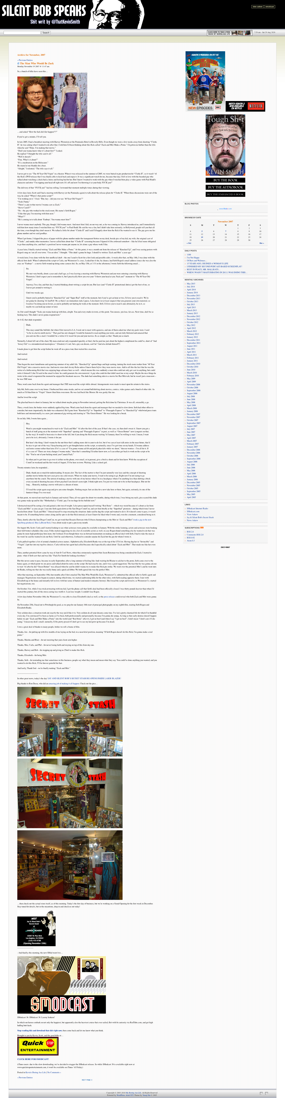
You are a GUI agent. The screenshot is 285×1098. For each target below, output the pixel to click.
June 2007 (191, 431)
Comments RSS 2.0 (195, 534)
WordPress (121, 1095)
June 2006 (191, 467)
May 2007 (191, 434)
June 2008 (191, 399)
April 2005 (191, 497)
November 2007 (193, 417)
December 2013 (193, 295)
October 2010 (192, 366)
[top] (261, 1094)
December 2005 (193, 482)
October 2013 (192, 301)
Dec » (262, 243)
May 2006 (191, 470)
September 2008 (193, 390)
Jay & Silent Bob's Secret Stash (200, 517)
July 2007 (191, 428)
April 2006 (191, 473)
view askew (258, 7)
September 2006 (193, 458)
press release (109, 596)
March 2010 (192, 372)
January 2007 (192, 446)
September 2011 (193, 342)
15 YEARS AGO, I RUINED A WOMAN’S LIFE (207, 263)
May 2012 (191, 325)
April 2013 (191, 307)
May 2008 (191, 402)
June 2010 (191, 369)
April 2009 (191, 381)
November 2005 (193, 485)
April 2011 (191, 351)
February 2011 (193, 357)
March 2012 (192, 331)
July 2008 (191, 396)
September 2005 (193, 491)
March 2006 (192, 476)
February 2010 (193, 375)
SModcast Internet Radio (197, 508)
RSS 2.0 (190, 531)
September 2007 (193, 422)
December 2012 (193, 316)
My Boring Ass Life (133, 1092)
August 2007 (192, 425)
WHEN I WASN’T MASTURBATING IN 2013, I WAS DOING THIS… (217, 272)
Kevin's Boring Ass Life (36, 1072)
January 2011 (192, 360)
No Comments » (54, 1072)
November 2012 (193, 319)
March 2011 (192, 354)
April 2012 (191, 328)
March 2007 (192, 440)
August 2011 (192, 345)
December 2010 (193, 363)
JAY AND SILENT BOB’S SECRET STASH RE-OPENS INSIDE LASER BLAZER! (84, 678)
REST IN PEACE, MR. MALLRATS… (204, 269)
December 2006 (193, 449)
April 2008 (191, 405)
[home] (266, 1094)
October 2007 (192, 420)
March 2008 (192, 408)
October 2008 (192, 387)
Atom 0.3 (191, 540)
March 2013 (192, 310)
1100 (189, 254)
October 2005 (192, 488)
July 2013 (191, 304)
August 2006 (192, 461)
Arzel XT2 (130, 1095)
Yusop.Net (146, 1095)
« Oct (189, 243)
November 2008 (193, 384)
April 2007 (191, 437)
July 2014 (191, 286)
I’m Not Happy (193, 257)
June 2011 (191, 348)
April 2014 (191, 289)
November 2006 (193, 452)
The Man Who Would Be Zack (37, 63)
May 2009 (191, 378)
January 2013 (192, 313)
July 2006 (191, 464)
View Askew (192, 514)
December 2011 (193, 339)
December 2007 (193, 414)
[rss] (202, 528)
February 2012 (193, 333)
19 (202, 237)
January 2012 (192, 336)
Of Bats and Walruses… (197, 260)
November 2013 (193, 298)
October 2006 (192, 455)
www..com (225, 209)
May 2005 (191, 494)
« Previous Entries (25, 60)
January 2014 (192, 292)
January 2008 (192, 411)
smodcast (269, 7)
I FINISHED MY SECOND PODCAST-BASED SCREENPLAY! (214, 266)
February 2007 (193, 443)
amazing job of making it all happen (64, 683)
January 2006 (192, 479)
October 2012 (192, 322)
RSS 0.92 (191, 537)
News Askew (192, 520)
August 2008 (192, 393)
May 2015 (191, 283)
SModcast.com (193, 511)
